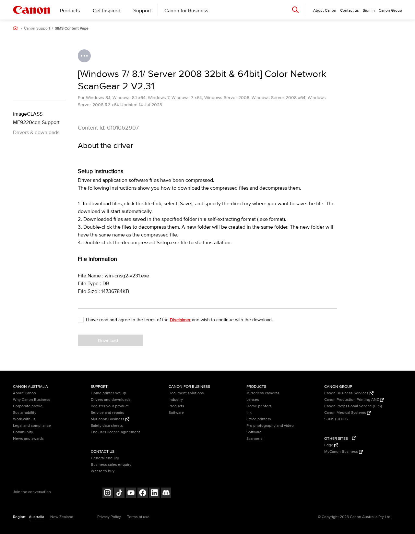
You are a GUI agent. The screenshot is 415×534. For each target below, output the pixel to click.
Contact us (349, 10)
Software (176, 412)
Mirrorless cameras (262, 393)
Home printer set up (108, 393)
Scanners (254, 438)
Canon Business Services (347, 393)
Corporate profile (27, 406)
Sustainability (24, 412)
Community (23, 432)
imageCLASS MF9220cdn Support (36, 118)
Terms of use (138, 517)
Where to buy (102, 471)
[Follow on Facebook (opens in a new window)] (142, 494)
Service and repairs (107, 412)
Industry (176, 399)
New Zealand (61, 517)
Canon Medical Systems (345, 412)
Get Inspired (106, 10)
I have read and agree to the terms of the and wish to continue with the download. (179, 320)
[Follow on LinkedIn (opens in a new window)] (154, 494)
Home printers (259, 406)
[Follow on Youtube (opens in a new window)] (131, 494)
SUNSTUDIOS (336, 419)
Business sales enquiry (111, 464)
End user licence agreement (115, 432)
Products (70, 10)
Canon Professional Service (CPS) (353, 406)
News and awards (28, 438)
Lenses (252, 399)
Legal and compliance (32, 425)
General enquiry (105, 458)
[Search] (295, 9)
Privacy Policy (109, 517)
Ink (249, 412)
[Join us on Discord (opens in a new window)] (166, 494)
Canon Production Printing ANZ (352, 399)
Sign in (369, 10)
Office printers (258, 419)
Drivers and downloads (111, 399)
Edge (329, 445)
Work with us (24, 419)
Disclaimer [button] (180, 320)
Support (142, 10)
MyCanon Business (108, 419)
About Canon (24, 393)
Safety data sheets (107, 425)
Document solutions (186, 393)
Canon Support (37, 28)
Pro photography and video (270, 425)
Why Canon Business (31, 399)
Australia (36, 517)
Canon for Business (186, 10)
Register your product (110, 406)
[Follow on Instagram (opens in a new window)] (107, 494)
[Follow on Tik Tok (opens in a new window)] (119, 494)
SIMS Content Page (72, 28)
